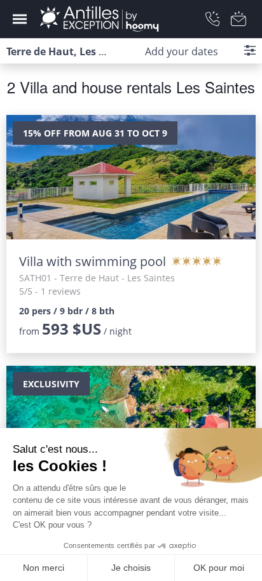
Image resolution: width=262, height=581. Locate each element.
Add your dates (181, 51)
